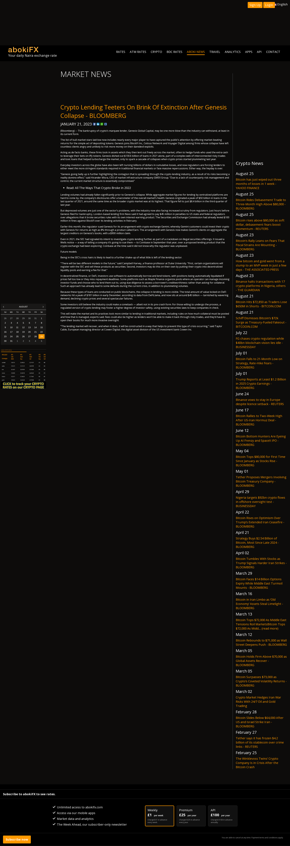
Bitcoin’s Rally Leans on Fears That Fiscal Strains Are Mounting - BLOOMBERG (260, 245)
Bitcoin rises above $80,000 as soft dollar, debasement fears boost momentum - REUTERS (260, 224)
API (259, 52)
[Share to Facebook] (94, 124)
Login (269, 5)
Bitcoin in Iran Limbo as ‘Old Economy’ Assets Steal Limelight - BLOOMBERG (259, 604)
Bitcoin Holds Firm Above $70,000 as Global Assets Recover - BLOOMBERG (261, 660)
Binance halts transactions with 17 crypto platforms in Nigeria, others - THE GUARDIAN (261, 285)
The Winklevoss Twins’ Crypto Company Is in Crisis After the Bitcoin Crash (257, 763)
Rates (120, 52)
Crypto (156, 52)
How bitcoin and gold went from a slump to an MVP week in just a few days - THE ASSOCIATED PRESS (261, 265)
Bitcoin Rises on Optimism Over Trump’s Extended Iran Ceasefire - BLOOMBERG (260, 522)
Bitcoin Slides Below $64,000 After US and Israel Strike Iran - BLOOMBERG (260, 722)
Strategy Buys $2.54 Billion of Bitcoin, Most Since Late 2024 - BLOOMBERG (257, 542)
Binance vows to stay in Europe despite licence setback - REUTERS (260, 402)
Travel (214, 52)
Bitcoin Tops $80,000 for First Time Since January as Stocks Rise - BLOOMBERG (260, 461)
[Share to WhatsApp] (101, 124)
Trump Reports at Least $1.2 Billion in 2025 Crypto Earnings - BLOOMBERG (261, 383)
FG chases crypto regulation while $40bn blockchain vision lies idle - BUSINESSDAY (260, 342)
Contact (273, 52)
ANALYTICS (233, 52)
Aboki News (196, 52)
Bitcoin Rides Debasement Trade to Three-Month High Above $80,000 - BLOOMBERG (261, 204)
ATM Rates (138, 52)
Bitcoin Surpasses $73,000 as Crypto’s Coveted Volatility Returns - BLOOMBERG (261, 681)
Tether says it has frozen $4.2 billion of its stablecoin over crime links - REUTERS (260, 742)
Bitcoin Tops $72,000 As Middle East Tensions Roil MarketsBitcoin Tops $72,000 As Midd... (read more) (261, 624)
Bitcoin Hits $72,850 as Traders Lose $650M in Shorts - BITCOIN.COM (261, 304)
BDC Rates (174, 52)
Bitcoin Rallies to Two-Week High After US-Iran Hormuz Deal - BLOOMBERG (259, 420)
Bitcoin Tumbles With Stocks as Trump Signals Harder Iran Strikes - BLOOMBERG (261, 563)
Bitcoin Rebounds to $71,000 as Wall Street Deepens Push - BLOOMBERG (261, 642)
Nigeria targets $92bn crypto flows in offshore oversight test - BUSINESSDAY (260, 501)
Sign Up (255, 5)
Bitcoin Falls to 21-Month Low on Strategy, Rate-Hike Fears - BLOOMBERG (259, 363)
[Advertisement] (145, 23)
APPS (248, 52)
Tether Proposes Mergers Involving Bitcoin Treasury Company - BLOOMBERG (261, 481)
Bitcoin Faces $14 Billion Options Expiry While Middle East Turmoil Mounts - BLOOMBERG (259, 583)
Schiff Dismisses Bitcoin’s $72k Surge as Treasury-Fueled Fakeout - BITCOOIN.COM (261, 322)
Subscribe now (17, 839)
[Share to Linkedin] (98, 124)
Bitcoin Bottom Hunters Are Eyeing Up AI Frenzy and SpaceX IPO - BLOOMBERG (261, 440)
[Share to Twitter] (105, 124)
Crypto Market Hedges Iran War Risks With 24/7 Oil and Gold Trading (258, 701)
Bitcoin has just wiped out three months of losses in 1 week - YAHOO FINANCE (258, 183)
